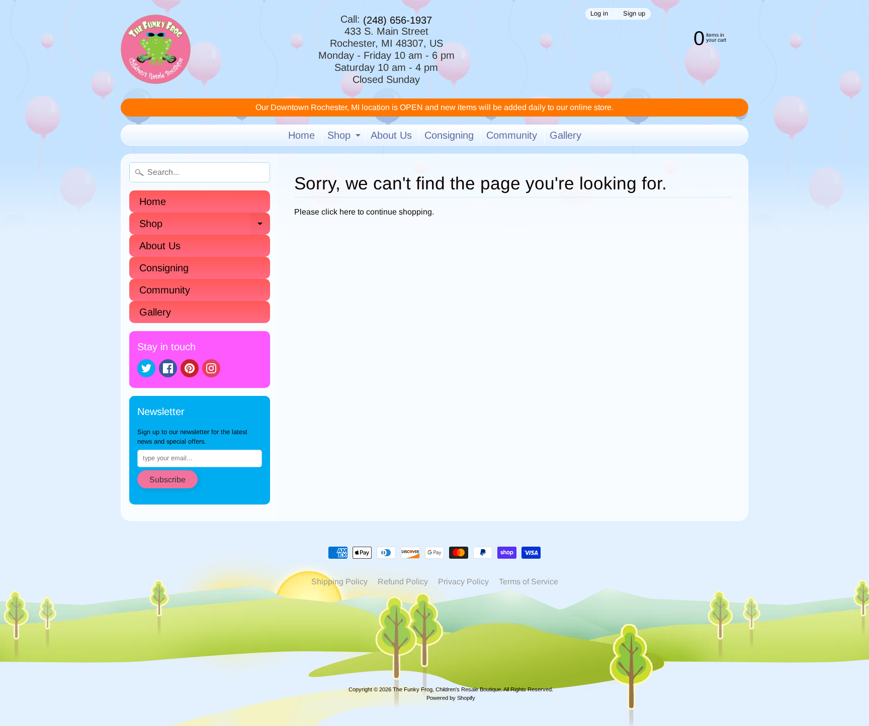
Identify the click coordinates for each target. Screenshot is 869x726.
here (347, 212)
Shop (345, 137)
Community (511, 135)
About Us (391, 135)
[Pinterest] (190, 368)
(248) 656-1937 (397, 20)
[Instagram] (211, 368)
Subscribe (167, 479)
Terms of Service (528, 581)
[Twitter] (146, 368)
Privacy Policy (463, 581)
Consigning (449, 135)
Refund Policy (403, 581)
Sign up (634, 14)
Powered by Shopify (450, 698)
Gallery (565, 135)
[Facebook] (168, 368)
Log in (599, 14)
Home (301, 135)
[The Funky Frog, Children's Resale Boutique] (156, 49)
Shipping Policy (339, 581)
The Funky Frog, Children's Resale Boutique (447, 689)
